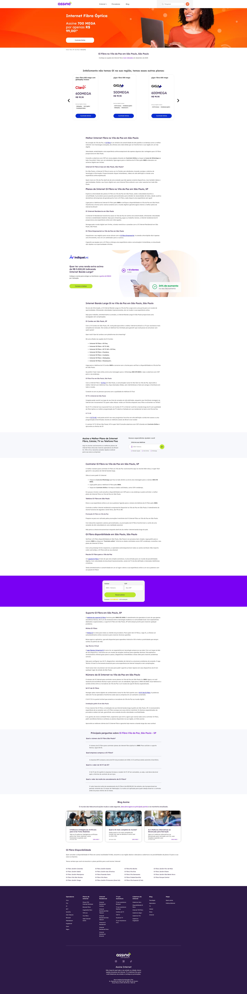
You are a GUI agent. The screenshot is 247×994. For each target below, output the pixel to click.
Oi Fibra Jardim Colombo (74, 869)
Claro (67, 926)
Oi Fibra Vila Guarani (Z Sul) (133, 880)
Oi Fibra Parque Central (161, 877)
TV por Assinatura (119, 897)
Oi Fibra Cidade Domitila (132, 877)
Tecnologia (152, 900)
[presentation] (69, 100)
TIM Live (85, 913)
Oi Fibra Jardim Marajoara (75, 874)
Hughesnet (69, 923)
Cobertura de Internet (137, 897)
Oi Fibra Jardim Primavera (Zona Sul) (107, 880)
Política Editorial (170, 903)
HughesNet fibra (87, 910)
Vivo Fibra (85, 915)
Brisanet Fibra (87, 907)
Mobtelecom (69, 920)
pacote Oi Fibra (93, 559)
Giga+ (67, 929)
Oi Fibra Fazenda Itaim (103, 874)
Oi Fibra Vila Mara (101, 877)
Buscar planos (120, 595)
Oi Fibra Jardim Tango (73, 880)
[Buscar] (187, 4)
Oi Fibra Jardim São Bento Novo (164, 874)
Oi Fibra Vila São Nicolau (74, 877)
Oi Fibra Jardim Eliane (161, 871)
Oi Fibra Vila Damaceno (132, 874)
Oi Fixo (103, 383)
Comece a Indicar (81, 286)
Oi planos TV (119, 917)
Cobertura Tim (137, 915)
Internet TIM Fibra (138, 910)
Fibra (71, 49)
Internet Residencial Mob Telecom (103, 911)
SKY (67, 909)
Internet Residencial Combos (102, 904)
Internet (102, 4)
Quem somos (169, 900)
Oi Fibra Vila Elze (130, 871)
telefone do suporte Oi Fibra (96, 617)
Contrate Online (80, 40)
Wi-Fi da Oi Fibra (144, 692)
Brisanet (68, 917)
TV (150, 906)
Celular (151, 909)
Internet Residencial (103, 897)
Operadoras (70, 897)
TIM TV (118, 915)
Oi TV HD (93, 417)
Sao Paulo (77, 49)
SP (73, 49)
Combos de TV (120, 912)
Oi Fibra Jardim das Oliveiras (105, 871)
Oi (66, 906)
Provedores (116, 4)
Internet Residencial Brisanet (102, 934)
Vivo (67, 900)
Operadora (152, 903)
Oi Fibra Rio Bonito (130, 869)
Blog (127, 4)
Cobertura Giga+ (137, 913)
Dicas (150, 912)
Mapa (168, 897)
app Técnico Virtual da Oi (95, 650)
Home (67, 49)
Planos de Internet (86, 897)
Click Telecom (69, 915)
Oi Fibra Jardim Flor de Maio (163, 869)
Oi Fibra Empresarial (127, 235)
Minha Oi (90, 633)
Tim (67, 903)
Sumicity (68, 912)
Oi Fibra (108, 143)
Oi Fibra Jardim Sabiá (73, 871)
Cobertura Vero (137, 902)
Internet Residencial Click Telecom (104, 917)
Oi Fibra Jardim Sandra (103, 869)
